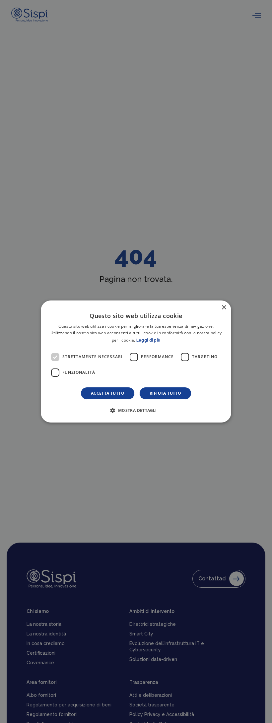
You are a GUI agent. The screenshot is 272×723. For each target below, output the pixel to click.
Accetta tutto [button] (107, 393)
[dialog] (136, 361)
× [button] (223, 307)
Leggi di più (148, 340)
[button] (136, 410)
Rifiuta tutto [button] (165, 393)
